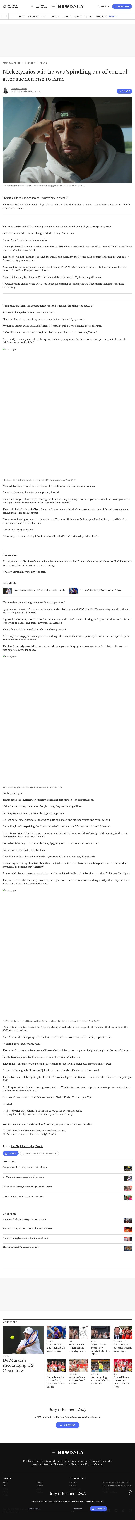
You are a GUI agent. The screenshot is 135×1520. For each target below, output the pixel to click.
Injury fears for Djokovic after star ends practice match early (39, 1114)
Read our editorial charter (87, 1464)
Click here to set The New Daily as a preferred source (35, 1131)
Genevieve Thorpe (19, 88)
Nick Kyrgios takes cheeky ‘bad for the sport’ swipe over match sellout (44, 1111)
